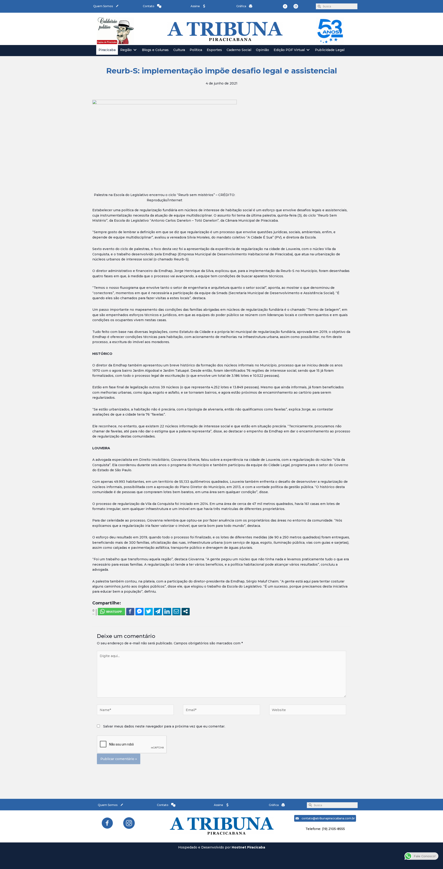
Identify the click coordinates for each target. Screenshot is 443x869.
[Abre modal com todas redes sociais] (186, 611)
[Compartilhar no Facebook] (130, 611)
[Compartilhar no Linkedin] (167, 611)
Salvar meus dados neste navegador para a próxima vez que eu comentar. (164, 726)
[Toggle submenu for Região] (135, 50)
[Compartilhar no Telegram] (158, 611)
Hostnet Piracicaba (248, 847)
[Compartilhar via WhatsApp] (111, 611)
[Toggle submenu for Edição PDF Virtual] (308, 50)
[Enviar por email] (176, 611)
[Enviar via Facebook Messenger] (139, 611)
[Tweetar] (149, 611)
